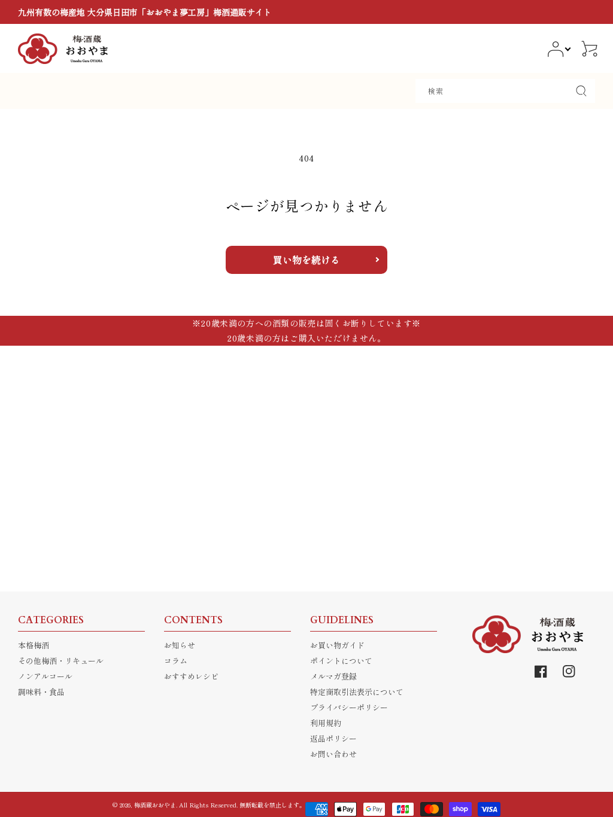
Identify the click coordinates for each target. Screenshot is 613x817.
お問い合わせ (333, 754)
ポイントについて (341, 660)
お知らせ (179, 645)
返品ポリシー (333, 738)
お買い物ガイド (337, 645)
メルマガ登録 (333, 676)
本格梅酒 (33, 645)
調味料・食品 (41, 691)
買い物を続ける (306, 259)
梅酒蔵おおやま (155, 804)
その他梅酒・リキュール (61, 660)
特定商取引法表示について (356, 691)
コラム (175, 660)
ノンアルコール (45, 676)
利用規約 (325, 722)
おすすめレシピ (191, 676)
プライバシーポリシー (349, 707)
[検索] (581, 91)
